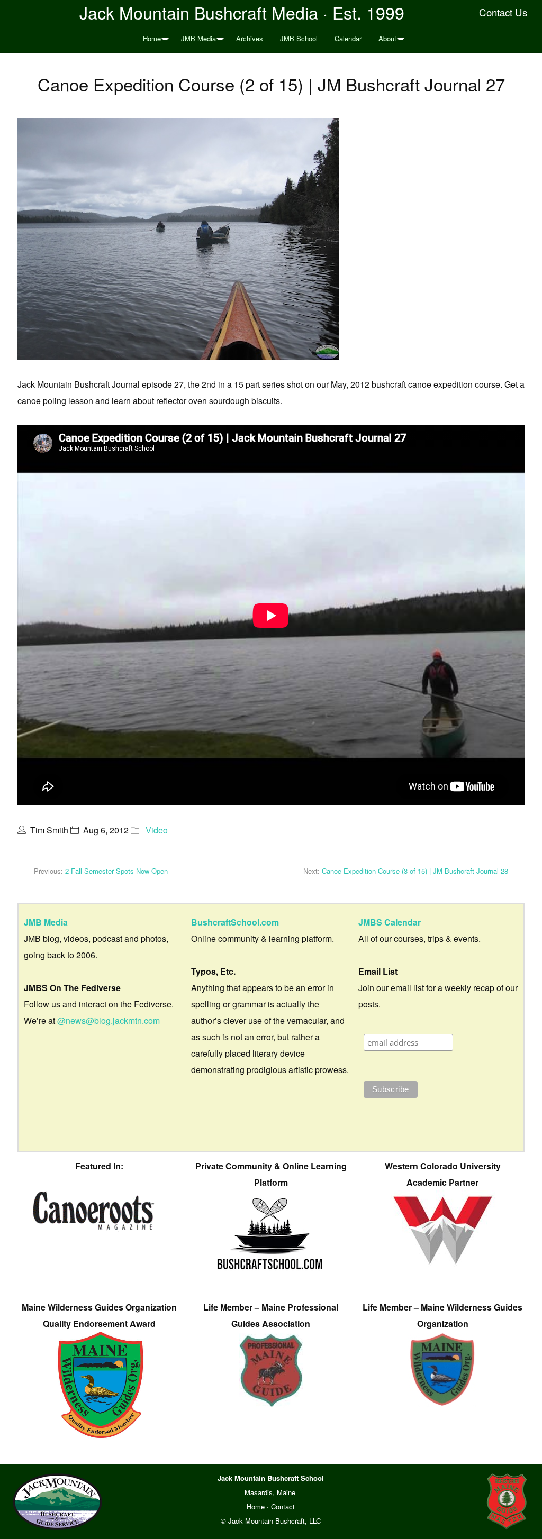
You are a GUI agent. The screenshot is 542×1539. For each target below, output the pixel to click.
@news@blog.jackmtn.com (108, 1020)
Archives (249, 38)
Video (157, 830)
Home (152, 38)
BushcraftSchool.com (235, 922)
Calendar (348, 38)
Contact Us (503, 12)
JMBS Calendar (389, 922)
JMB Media (198, 38)
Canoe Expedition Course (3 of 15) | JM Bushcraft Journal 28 (415, 871)
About (387, 38)
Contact (283, 1506)
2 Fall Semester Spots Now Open (116, 871)
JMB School (299, 38)
